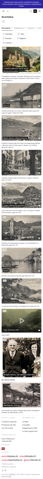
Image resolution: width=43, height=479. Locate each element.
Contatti (25, 422)
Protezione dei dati (9, 425)
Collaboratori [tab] (20, 28)
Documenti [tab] (7, 28)
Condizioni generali (9, 422)
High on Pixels (7, 476)
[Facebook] (3, 470)
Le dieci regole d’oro (30, 431)
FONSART (12, 474)
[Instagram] (5, 470)
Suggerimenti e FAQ (29, 428)
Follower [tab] (31, 28)
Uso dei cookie (7, 428)
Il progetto (26, 425)
